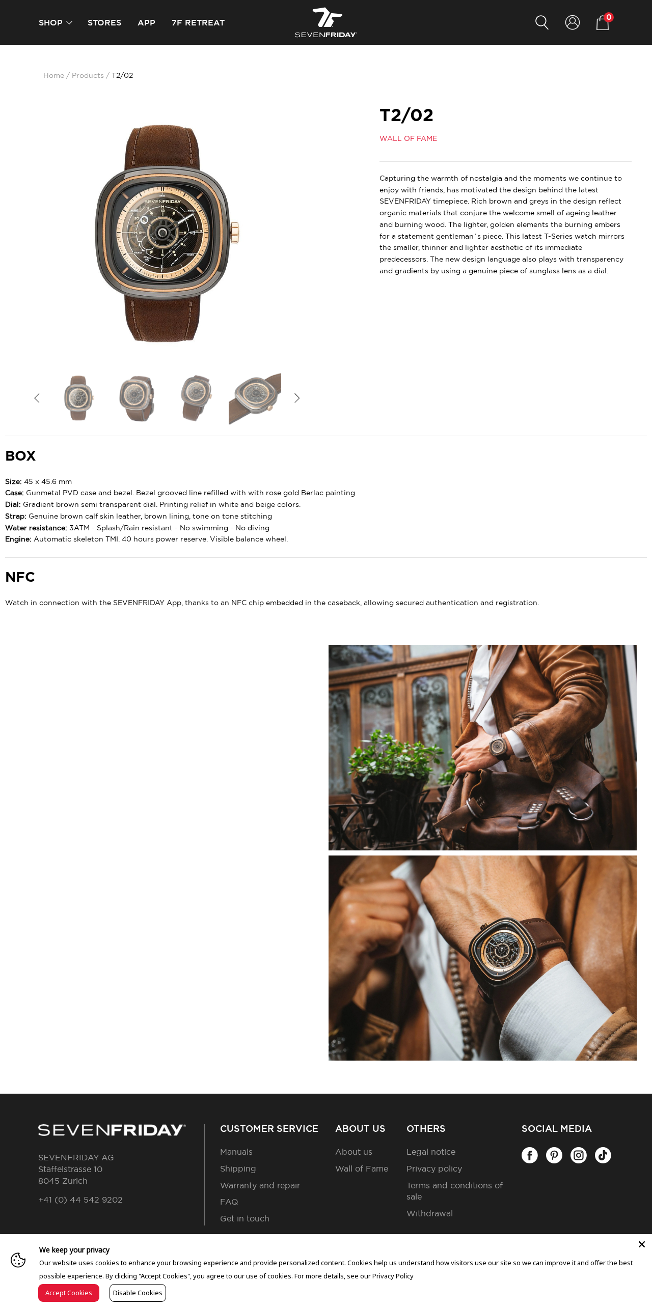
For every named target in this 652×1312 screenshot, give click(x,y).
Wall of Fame (361, 1169)
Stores (104, 23)
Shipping (238, 1169)
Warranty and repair (260, 1186)
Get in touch (244, 1219)
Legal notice (430, 1152)
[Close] (642, 1244)
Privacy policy (434, 1169)
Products (88, 75)
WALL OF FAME (408, 138)
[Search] (542, 22)
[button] (69, 22)
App (146, 23)
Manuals (236, 1152)
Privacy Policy (393, 1275)
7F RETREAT (198, 23)
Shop (51, 23)
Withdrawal (429, 1214)
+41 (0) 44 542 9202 (80, 1200)
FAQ (229, 1202)
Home (53, 75)
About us (353, 1152)
